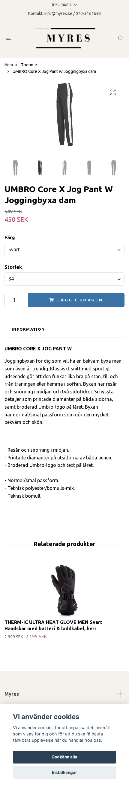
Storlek (13, 267)
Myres (11, 694)
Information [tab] (28, 329)
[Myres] (65, 38)
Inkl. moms (62, 4)
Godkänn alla (64, 757)
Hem (8, 64)
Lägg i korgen (80, 300)
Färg (9, 237)
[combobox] (64, 249)
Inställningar (64, 772)
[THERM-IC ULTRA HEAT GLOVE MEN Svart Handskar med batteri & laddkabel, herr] (64, 589)
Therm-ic (29, 64)
